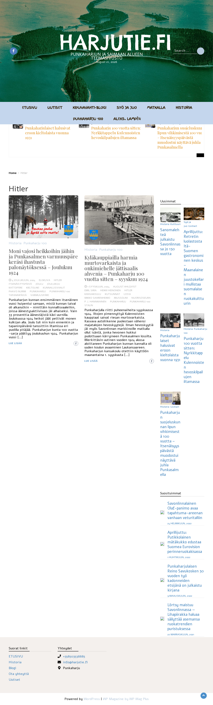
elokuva (44, 280)
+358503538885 (74, 656)
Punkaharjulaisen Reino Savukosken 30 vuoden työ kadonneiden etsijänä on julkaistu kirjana (185, 578)
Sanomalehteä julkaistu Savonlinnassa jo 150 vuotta (170, 241)
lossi (127, 294)
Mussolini (121, 297)
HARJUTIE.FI (115, 42)
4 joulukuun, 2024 (23, 280)
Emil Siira (90, 290)
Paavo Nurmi (17, 291)
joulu (39, 284)
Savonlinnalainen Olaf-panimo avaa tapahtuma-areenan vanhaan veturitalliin (185, 510)
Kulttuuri (175, 224)
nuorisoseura (141, 297)
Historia (184, 107)
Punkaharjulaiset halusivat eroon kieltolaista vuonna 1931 (46, 133)
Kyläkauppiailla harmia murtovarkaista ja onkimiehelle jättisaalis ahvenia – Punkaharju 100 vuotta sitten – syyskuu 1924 (116, 268)
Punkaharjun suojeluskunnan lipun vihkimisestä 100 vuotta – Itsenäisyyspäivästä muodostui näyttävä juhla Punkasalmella (181, 138)
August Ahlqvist (124, 286)
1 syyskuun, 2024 (98, 286)
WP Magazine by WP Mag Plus (126, 699)
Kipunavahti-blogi (89, 107)
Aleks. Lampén (127, 118)
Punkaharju (38, 291)
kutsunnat (112, 294)
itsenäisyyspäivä (20, 284)
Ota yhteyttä (19, 674)
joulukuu (53, 284)
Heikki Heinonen (110, 290)
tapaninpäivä (18, 295)
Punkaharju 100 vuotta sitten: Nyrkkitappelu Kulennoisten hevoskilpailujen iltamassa (114, 133)
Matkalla (156, 107)
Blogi (12, 668)
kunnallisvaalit (54, 287)
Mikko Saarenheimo (97, 297)
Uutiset (54, 107)
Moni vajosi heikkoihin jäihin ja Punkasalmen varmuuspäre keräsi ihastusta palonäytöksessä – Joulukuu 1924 (43, 261)
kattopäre (15, 287)
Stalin (88, 305)
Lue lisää (15, 343)
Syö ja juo (127, 107)
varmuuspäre (39, 295)
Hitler (58, 280)
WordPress (92, 699)
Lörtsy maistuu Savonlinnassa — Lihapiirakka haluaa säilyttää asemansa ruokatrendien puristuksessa (183, 616)
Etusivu (29, 107)
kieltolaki (32, 287)
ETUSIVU (16, 656)
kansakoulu (92, 294)
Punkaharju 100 (88, 118)
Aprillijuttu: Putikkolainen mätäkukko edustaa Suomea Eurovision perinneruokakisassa (184, 542)
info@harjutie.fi (75, 662)
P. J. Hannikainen (95, 301)
